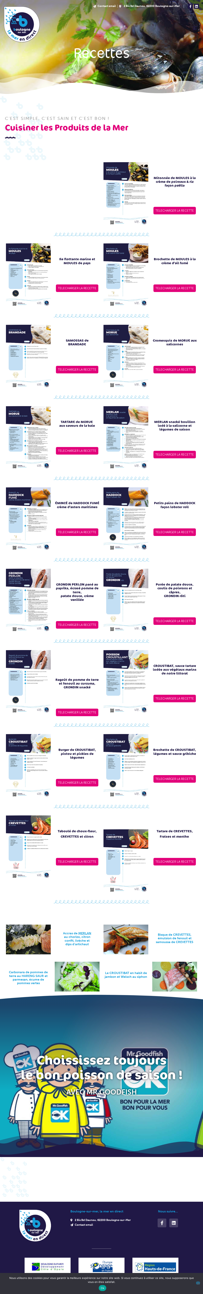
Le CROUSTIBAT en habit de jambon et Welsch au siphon (126, 974)
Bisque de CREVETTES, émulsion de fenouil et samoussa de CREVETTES (174, 938)
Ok (102, 1288)
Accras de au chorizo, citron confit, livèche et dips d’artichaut (77, 938)
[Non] (198, 1282)
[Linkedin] (196, 6)
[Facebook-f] (190, 6)
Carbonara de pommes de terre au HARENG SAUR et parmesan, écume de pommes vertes (28, 977)
